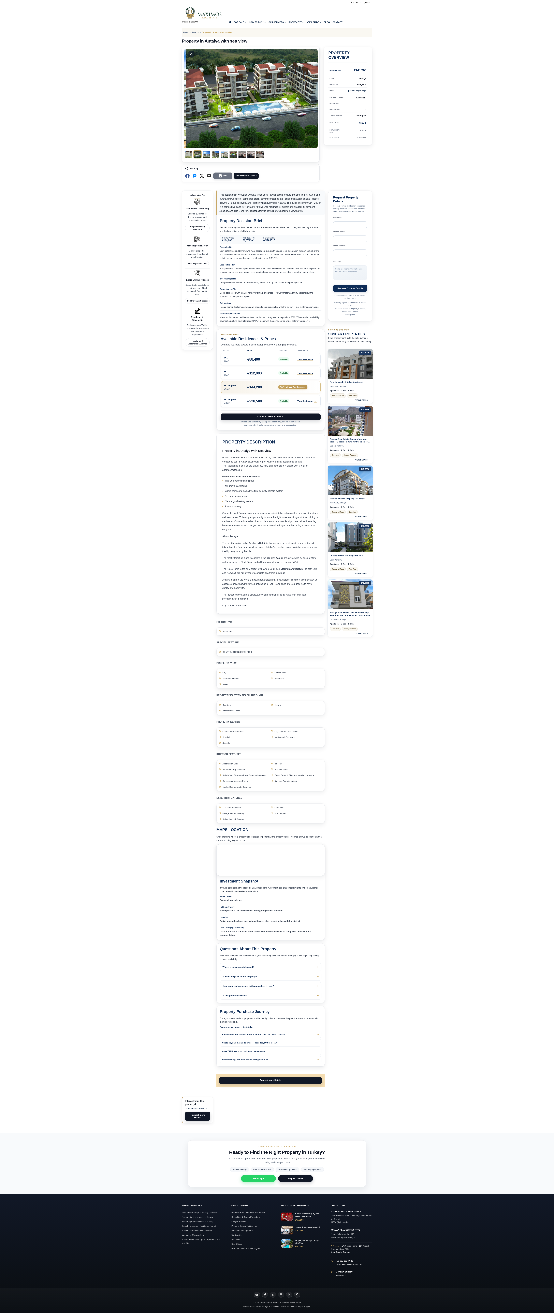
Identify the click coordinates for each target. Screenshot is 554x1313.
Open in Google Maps (356, 91)
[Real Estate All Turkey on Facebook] (265, 1295)
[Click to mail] (209, 176)
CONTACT (337, 22)
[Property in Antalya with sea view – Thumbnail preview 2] (197, 154)
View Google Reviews (340, 1252)
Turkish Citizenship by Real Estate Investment (307, 1215)
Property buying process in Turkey (197, 1217)
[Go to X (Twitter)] (273, 1295)
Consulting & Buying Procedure (245, 1217)
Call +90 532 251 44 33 (196, 1108)
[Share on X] (202, 176)
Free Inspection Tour (197, 263)
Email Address (339, 231)
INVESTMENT (295, 22)
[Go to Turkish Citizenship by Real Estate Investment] (287, 1217)
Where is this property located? (238, 967)
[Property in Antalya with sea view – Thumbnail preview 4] (215, 154)
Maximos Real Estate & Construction (248, 1212)
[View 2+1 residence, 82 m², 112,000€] (270, 373)
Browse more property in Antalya (236, 1027)
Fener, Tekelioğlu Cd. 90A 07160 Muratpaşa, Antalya (345, 1233)
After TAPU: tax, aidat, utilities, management (244, 1051)
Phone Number (339, 246)
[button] (188, 54)
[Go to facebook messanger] (195, 176)
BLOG (327, 22)
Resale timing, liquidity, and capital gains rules (245, 1059)
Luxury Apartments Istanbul (307, 1227)
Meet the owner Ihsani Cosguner (246, 1248)
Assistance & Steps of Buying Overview (199, 1212)
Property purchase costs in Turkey (197, 1221)
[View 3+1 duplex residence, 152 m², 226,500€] (270, 401)
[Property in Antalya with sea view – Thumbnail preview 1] (189, 154)
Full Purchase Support (197, 301)
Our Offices (236, 1244)
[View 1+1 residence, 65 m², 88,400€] (270, 359)
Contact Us (236, 1235)
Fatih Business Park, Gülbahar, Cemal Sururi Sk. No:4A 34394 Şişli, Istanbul (351, 1217)
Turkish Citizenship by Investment (197, 1230)
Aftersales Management (242, 1230)
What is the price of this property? (239, 976)
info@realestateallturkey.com (349, 1264)
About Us (235, 1239)
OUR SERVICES (276, 22)
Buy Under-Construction (193, 1235)
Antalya (195, 32)
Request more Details (246, 176)
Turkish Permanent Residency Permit (199, 1226)
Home (186, 32)
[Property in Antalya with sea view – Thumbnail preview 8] (251, 154)
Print (225, 176)
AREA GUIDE (312, 22)
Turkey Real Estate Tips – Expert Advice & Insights (201, 1241)
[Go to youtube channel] (257, 1295)
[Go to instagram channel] (281, 1295)
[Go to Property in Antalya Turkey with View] (287, 1243)
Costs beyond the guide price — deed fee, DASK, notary (249, 1043)
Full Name (337, 217)
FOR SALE (239, 22)
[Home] (229, 22)
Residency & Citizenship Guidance (197, 342)
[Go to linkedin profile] (289, 1295)
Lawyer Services (238, 1221)
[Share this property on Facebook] (187, 176)
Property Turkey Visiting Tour (244, 1226)
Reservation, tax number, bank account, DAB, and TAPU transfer (253, 1034)
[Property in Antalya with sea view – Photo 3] (251, 98)
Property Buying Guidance (197, 227)
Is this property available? (235, 995)
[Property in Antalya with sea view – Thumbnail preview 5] (224, 154)
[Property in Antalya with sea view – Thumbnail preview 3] (206, 154)
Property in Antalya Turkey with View (307, 1241)
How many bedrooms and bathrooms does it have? (248, 986)
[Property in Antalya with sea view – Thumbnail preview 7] (242, 154)
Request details (295, 1178)
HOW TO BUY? (256, 22)
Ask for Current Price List (270, 416)
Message (337, 262)
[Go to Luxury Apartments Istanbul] (287, 1230)
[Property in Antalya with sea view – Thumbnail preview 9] (260, 154)
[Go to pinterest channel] (297, 1295)
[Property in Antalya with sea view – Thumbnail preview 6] (233, 154)
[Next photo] (314, 98)
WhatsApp (258, 1178)
